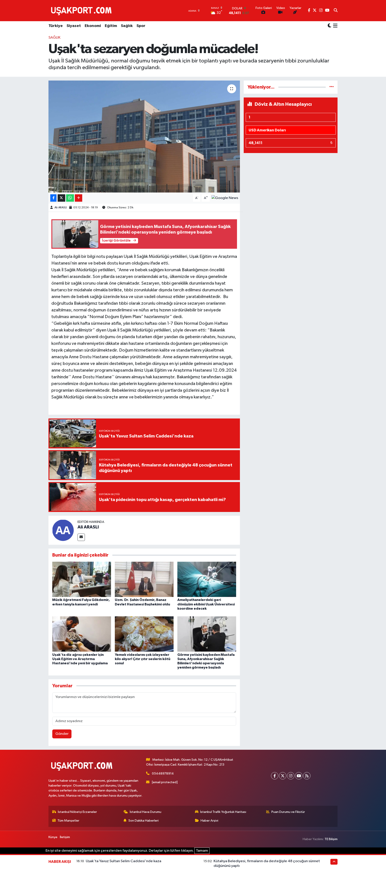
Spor (140, 26)
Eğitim (111, 26)
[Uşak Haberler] (82, 10)
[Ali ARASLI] (63, 530)
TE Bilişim (331, 839)
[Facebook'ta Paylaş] (53, 198)
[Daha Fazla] (78, 198)
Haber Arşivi (209, 820)
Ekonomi (93, 26)
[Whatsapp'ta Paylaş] (70, 198)
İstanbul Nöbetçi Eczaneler (77, 812)
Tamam (202, 851)
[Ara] (336, 11)
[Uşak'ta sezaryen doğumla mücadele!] (144, 137)
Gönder (62, 734)
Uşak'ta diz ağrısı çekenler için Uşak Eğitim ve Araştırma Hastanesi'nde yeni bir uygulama (80, 659)
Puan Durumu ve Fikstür (288, 812)
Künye (52, 837)
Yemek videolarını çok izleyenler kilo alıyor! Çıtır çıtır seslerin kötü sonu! (142, 659)
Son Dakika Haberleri (143, 820)
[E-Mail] (81, 537)
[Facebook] (274, 775)
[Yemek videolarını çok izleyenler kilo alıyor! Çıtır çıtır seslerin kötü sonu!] (144, 634)
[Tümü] (331, 87)
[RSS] (306, 775)
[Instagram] (290, 775)
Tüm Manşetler (68, 820)
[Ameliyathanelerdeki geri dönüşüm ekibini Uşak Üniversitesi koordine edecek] (206, 579)
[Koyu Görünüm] (329, 26)
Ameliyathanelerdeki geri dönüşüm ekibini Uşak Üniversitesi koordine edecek (206, 604)
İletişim (65, 837)
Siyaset (74, 26)
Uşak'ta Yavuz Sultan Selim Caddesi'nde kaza (123, 861)
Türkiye (55, 26)
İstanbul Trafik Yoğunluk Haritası (223, 812)
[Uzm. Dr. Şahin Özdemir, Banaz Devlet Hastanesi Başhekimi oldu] (144, 579)
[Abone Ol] (225, 198)
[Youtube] (298, 775)
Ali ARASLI (61, 207)
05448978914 (163, 773)
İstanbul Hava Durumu (145, 812)
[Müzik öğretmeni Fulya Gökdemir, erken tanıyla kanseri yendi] (81, 579)
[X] (282, 775)
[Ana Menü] (334, 26)
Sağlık (127, 26)
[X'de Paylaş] (61, 198)
